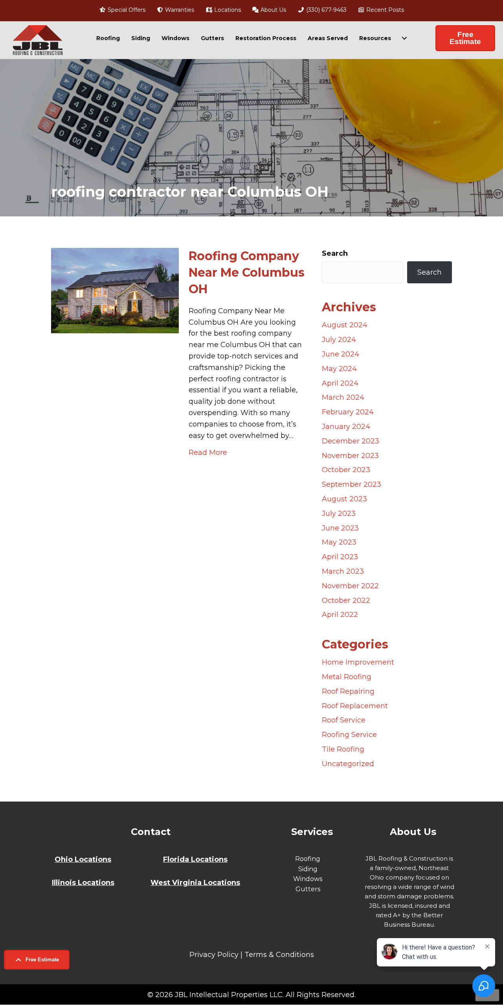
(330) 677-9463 (326, 10)
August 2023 (344, 499)
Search (335, 253)
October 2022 (346, 600)
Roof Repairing (348, 691)
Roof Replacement (355, 706)
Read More (208, 452)
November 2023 (350, 455)
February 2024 (348, 412)
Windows (175, 38)
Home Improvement (358, 662)
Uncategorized (348, 763)
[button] (37, 960)
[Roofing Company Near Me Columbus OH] (115, 290)
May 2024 (339, 368)
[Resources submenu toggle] (404, 38)
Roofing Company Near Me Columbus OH (247, 272)
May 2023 (339, 542)
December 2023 (350, 441)
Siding (140, 38)
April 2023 (340, 556)
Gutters (212, 38)
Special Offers (125, 10)
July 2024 (339, 339)
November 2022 (350, 586)
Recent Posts (384, 10)
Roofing (108, 38)
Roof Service (343, 720)
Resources (375, 38)
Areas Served (328, 38)
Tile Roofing (343, 749)
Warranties (178, 10)
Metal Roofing (346, 676)
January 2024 (346, 426)
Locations (227, 10)
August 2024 (344, 325)
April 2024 (340, 383)
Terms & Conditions (279, 954)
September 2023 (351, 484)
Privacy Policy (214, 954)
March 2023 (343, 571)
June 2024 (340, 354)
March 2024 (343, 397)
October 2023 (346, 470)
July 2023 (339, 513)
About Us (272, 10)
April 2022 (340, 614)
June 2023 (340, 528)
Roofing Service (349, 734)
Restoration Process (265, 38)
